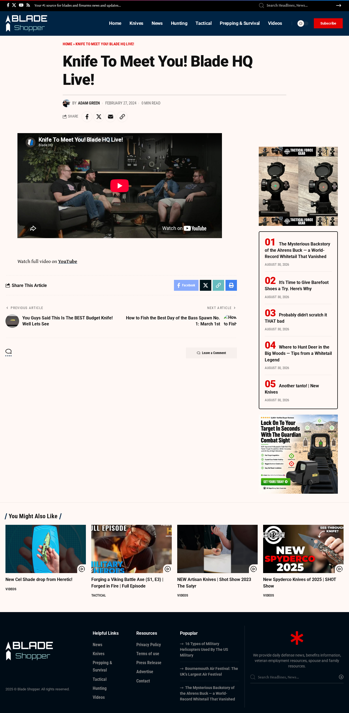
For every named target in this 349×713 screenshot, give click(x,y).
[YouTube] (21, 5)
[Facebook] (8, 5)
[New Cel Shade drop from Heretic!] (45, 549)
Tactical (98, 595)
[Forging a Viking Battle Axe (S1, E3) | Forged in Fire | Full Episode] (131, 549)
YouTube (67, 261)
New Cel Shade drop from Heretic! (38, 579)
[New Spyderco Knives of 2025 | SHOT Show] (303, 549)
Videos (10, 589)
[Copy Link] (122, 116)
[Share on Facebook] (87, 116)
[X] (14, 5)
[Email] (110, 116)
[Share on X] (98, 116)
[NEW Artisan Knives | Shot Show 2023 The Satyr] (217, 549)
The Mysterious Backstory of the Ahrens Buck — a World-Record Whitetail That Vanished (297, 250)
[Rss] (28, 5)
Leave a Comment (214, 353)
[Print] (231, 285)
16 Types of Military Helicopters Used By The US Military (204, 649)
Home (67, 44)
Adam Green (89, 103)
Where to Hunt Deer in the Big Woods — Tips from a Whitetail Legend (298, 353)
